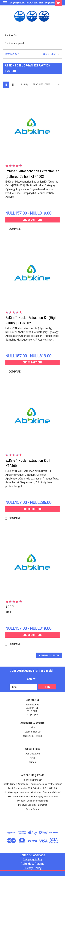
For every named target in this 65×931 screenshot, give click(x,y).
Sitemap (34, 873)
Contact (32, 762)
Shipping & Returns (32, 736)
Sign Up (45, 8)
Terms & (32, 855)
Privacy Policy (32, 868)
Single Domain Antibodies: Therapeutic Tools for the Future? (32, 784)
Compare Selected (49, 655)
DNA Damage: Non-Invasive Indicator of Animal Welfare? (32, 792)
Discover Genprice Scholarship (32, 801)
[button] (32, 54)
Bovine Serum (33, 809)
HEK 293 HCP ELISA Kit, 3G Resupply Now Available (33, 796)
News (32, 758)
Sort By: (25, 84)
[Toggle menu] (5, 5)
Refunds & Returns (32, 863)
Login (35, 8)
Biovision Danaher (32, 780)
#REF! (9, 607)
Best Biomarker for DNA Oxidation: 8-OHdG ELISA (32, 788)
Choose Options (32, 219)
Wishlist (33, 727)
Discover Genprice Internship (32, 805)
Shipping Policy (32, 859)
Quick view (33, 154)
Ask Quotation (32, 753)
